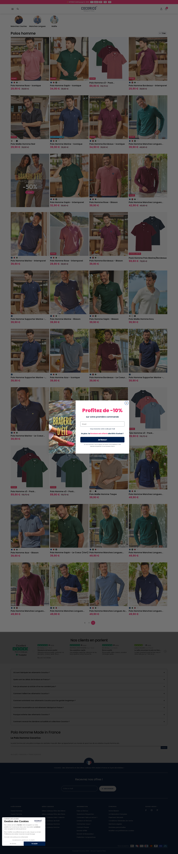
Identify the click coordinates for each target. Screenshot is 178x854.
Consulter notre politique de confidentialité (16, 837)
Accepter (35, 843)
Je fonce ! (102, 439)
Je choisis (13, 843)
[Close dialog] (126, 403)
